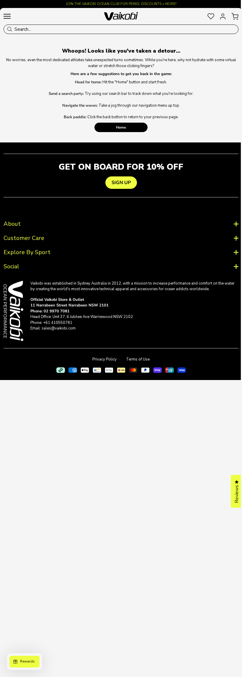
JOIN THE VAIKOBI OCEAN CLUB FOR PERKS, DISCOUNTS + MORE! (121, 3)
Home (121, 127)
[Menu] (7, 16)
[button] (232, 491)
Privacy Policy (102, 359)
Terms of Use (136, 359)
